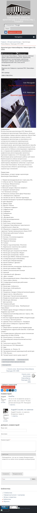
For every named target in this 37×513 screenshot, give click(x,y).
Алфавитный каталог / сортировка (14, 495)
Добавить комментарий (9, 384)
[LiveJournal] (13, 390)
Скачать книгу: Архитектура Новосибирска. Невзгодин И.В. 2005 (26, 378)
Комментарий (5, 440)
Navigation (18, 37)
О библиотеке (8, 493)
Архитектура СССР (23, 359)
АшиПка (11, 396)
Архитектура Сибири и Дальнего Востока (13, 362)
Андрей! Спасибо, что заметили (22, 409)
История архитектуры (14, 42)
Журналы (6, 501)
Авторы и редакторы (10, 497)
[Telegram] (15, 390)
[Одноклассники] (5, 390)
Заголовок (4, 434)
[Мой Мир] (7, 390)
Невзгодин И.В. (6, 365)
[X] (10, 390)
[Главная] (18, 14)
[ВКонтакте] (2, 390)
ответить (12, 404)
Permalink (3, 402)
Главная (3, 42)
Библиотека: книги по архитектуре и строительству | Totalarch (18, 19)
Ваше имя (4, 428)
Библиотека (7, 499)
